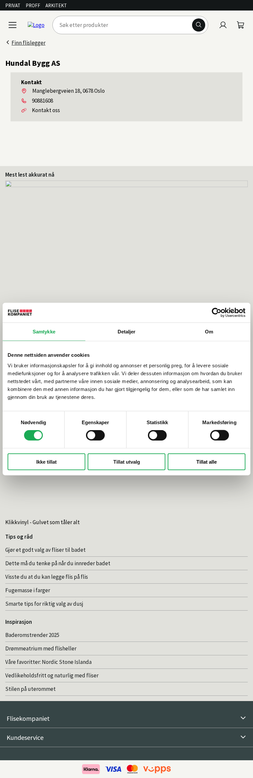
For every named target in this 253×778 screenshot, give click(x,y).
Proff (33, 5)
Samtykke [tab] (44, 331)
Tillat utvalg (126, 461)
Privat (12, 5)
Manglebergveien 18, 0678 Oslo (68, 90)
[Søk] (198, 25)
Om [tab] (209, 331)
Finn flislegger (28, 42)
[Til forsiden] (36, 25)
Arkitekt (56, 5)
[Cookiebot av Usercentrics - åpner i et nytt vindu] (216, 313)
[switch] (95, 435)
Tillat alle (206, 461)
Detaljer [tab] (127, 331)
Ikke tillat (46, 461)
